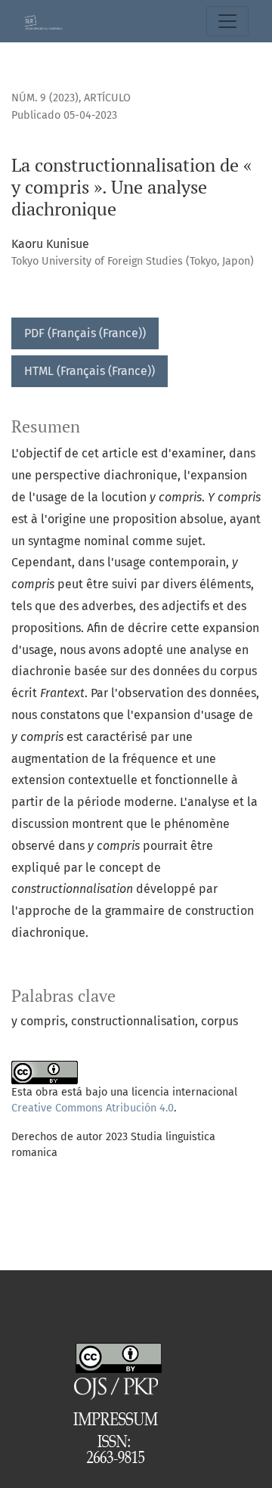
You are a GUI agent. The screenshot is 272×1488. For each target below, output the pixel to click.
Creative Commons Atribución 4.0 (92, 1108)
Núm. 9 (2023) (45, 97)
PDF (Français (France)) (85, 333)
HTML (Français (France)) (89, 371)
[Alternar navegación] (227, 21)
